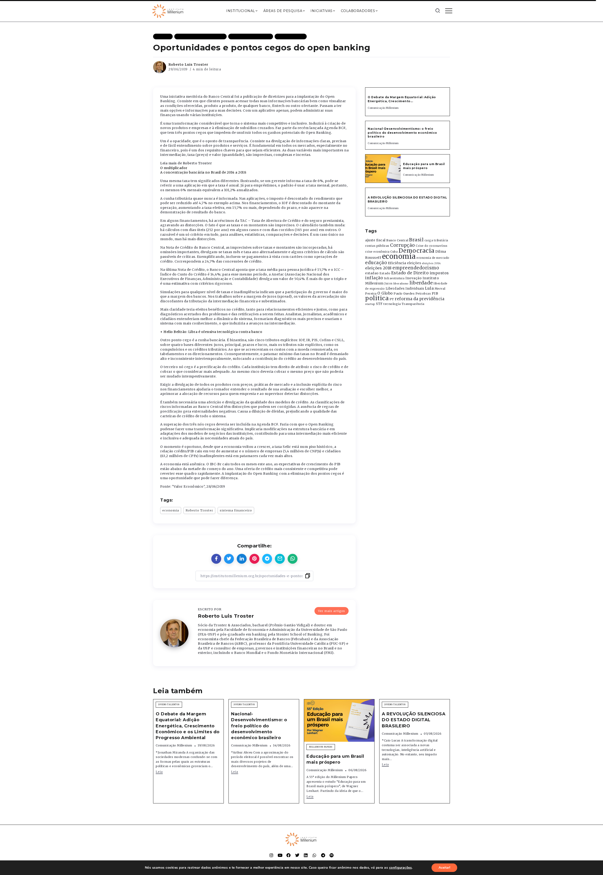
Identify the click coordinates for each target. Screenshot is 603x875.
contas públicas (377, 245)
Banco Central (397, 240)
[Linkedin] (306, 855)
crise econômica (377, 251)
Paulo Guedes (404, 293)
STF (379, 304)
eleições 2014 (431, 263)
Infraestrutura (394, 278)
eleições (414, 263)
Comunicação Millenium (383, 107)
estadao (372, 273)
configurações (400, 868)
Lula (429, 288)
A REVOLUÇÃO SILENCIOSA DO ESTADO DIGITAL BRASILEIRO (413, 719)
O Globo (385, 293)
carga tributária (436, 240)
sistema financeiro (236, 510)
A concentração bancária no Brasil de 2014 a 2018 (203, 172)
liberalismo (401, 283)
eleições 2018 (378, 268)
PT (392, 299)
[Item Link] (383, 168)
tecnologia (392, 304)
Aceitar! (444, 867)
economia (170, 510)
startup (370, 304)
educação (376, 262)
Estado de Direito (410, 272)
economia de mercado (432, 257)
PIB (435, 293)
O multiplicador (173, 168)
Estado (384, 273)
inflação (374, 277)
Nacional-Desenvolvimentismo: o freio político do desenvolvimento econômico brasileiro (402, 132)
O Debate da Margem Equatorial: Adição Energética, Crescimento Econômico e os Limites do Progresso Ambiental (188, 725)
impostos (439, 273)
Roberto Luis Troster (188, 64)
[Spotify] (331, 855)
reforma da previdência (419, 298)
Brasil (416, 240)
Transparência (413, 304)
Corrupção (402, 245)
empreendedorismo (415, 268)
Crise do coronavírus (431, 245)
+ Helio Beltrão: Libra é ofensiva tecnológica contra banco (211, 332)
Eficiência (397, 263)
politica (377, 298)
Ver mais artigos (331, 611)
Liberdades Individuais (405, 289)
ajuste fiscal (375, 240)
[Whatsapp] (314, 855)
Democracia (417, 250)
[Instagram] (271, 855)
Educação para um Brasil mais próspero (424, 166)
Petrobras (423, 293)
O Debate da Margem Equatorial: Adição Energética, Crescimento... (402, 99)
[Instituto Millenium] (168, 10)
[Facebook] (288, 855)
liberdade (421, 283)
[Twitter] (297, 855)
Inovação (413, 278)
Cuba (394, 251)
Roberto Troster (199, 510)
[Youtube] (280, 855)
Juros (388, 283)
